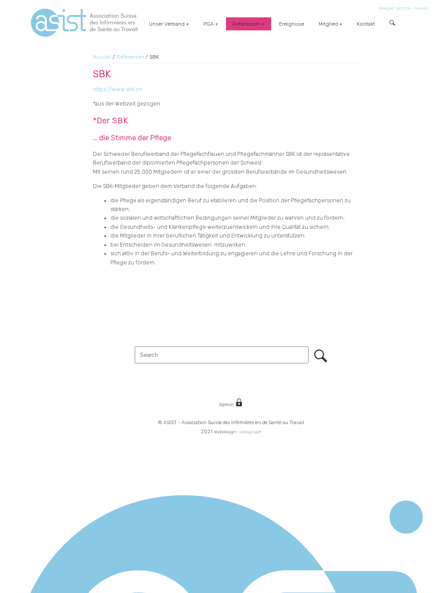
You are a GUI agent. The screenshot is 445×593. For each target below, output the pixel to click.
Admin (227, 405)
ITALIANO (421, 8)
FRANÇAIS (386, 8)
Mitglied (328, 24)
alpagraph (251, 432)
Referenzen (246, 24)
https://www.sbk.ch (117, 89)
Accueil (102, 57)
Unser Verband (167, 24)
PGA (208, 24)
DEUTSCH (403, 8)
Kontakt (366, 24)
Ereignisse (291, 24)
